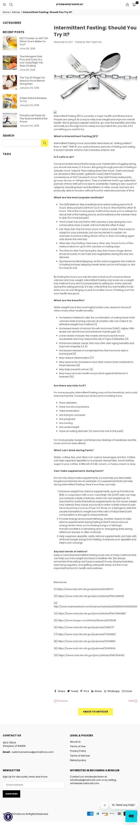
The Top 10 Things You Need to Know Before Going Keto (32, 80)
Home (6, 12)
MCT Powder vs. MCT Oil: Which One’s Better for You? (34, 41)
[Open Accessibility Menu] (8, 816)
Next (131, 701)
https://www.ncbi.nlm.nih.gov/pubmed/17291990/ (87, 634)
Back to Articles (96, 711)
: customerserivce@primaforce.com (32, 752)
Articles (16, 12)
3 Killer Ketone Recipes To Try (33, 99)
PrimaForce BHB (68, 529)
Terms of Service (80, 755)
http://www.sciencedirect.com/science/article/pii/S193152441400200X (95, 606)
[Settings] (127, 4)
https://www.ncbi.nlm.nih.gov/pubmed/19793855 (87, 641)
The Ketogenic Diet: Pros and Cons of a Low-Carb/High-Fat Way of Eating (31, 61)
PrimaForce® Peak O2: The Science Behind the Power (33, 118)
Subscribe (11, 793)
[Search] (11, 4)
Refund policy (78, 760)
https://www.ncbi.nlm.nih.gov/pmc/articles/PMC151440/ (92, 655)
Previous (62, 701)
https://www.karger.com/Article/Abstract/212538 (87, 620)
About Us (75, 741)
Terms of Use (77, 746)
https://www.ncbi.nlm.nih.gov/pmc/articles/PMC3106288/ (92, 613)
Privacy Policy (78, 751)
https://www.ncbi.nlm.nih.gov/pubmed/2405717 (85, 589)
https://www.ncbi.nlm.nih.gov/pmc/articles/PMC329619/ (91, 596)
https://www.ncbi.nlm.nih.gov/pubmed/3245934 (86, 648)
